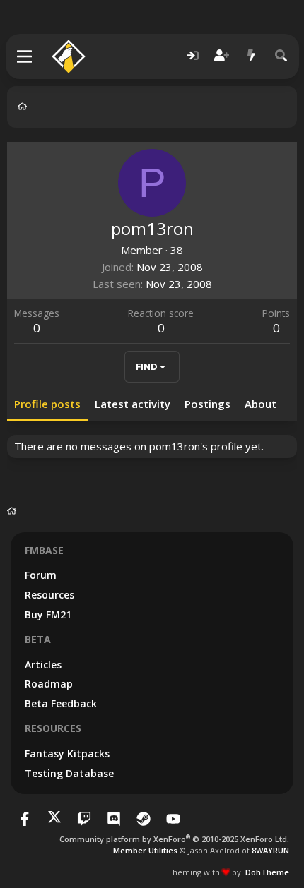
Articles (43, 664)
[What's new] (252, 56)
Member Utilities (145, 850)
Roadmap (49, 683)
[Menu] (25, 56)
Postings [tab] (207, 404)
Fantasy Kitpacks (67, 753)
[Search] (281, 56)
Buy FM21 (48, 614)
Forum (41, 575)
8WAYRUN (270, 850)
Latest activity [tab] (132, 404)
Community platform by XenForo (174, 839)
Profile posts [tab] (47, 404)
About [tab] (260, 404)
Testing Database (69, 773)
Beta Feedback (61, 703)
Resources (49, 594)
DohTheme (267, 872)
